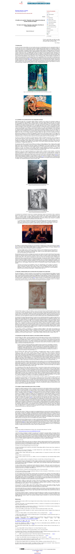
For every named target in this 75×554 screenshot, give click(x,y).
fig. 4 (43, 156)
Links (51, 512)
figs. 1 (29, 58)
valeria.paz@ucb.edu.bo (23, 431)
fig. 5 (23, 421)
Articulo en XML (50, 19)
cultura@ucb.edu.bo (37, 553)
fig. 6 (34, 277)
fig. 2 (31, 397)
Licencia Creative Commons (51, 549)
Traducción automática (52, 25)
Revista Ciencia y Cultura (21, 10)
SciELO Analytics (51, 14)
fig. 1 (31, 391)
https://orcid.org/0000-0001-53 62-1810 (33, 431)
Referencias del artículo (52, 20)
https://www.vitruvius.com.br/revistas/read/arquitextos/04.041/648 (26, 518)
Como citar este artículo (52, 22)
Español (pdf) (50, 17)
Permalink (49, 36)
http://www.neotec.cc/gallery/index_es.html (22, 521)
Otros (48, 34)
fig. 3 (56, 154)
